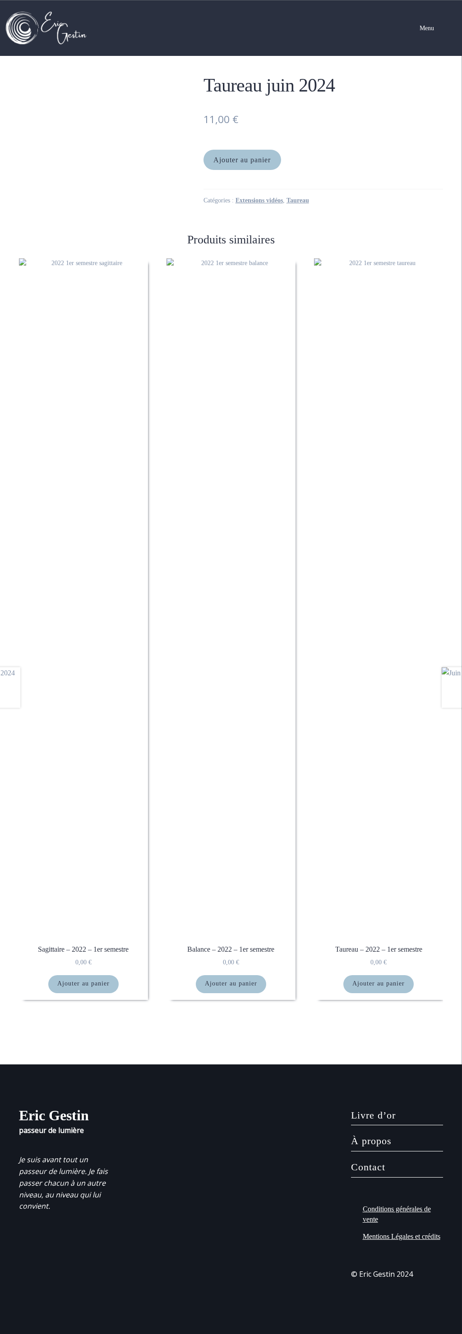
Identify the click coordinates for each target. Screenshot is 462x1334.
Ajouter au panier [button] (83, 983)
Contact (368, 1167)
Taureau (297, 200)
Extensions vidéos (259, 200)
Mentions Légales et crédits (401, 1236)
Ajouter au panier (242, 160)
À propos (371, 1140)
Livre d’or (373, 1115)
